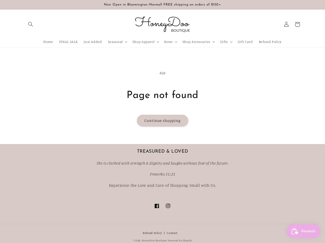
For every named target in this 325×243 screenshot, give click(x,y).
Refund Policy (152, 233)
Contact (172, 233)
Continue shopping (162, 120)
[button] (30, 24)
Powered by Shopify (180, 240)
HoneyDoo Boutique (154, 240)
